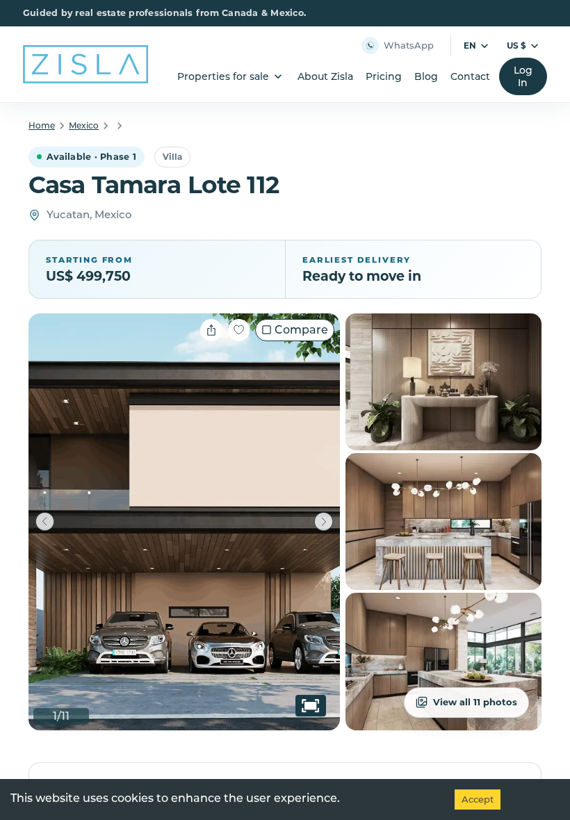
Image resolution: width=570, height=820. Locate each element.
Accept (478, 799)
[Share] (211, 330)
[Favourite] (239, 330)
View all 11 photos (475, 701)
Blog (426, 76)
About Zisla (325, 76)
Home (41, 125)
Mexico (84, 125)
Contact (470, 76)
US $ (516, 45)
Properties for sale (223, 76)
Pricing (384, 76)
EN (470, 45)
